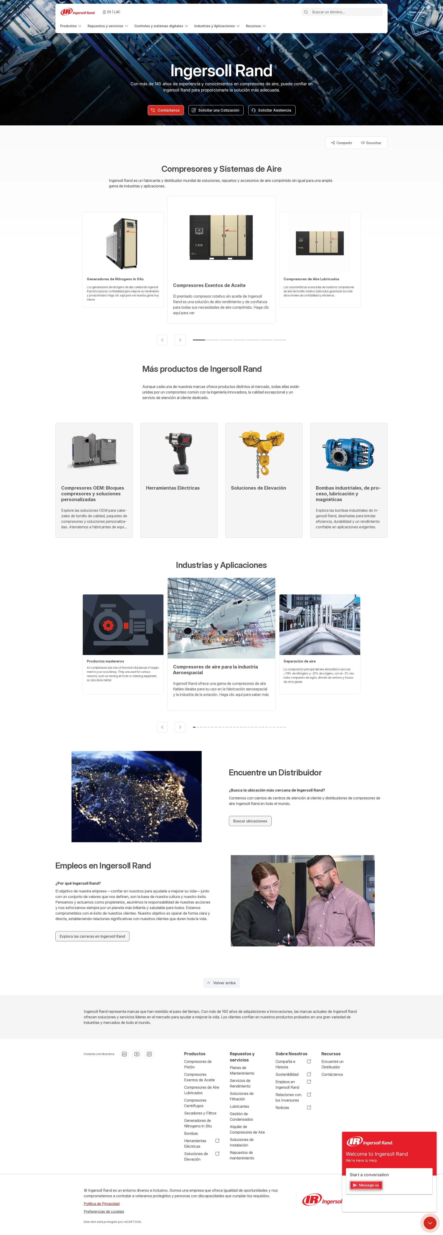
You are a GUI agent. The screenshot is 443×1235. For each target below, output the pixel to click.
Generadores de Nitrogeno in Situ (198, 1123)
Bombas (191, 1133)
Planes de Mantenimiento (242, 1070)
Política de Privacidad (102, 1203)
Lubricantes (239, 1106)
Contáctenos (332, 1074)
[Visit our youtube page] (136, 1054)
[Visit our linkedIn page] (124, 1054)
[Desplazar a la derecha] (180, 340)
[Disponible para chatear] (430, 1223)
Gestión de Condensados (241, 1116)
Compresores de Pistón (198, 1064)
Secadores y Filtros (200, 1113)
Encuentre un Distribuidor (332, 1064)
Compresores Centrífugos (195, 1103)
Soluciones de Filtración (242, 1096)
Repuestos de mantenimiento (242, 1155)
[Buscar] (306, 12)
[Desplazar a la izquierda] (162, 340)
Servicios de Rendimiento (240, 1083)
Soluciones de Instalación (242, 1142)
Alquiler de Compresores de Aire (247, 1129)
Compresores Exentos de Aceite (199, 1077)
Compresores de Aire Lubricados (201, 1090)
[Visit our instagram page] (149, 1054)
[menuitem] (71, 26)
